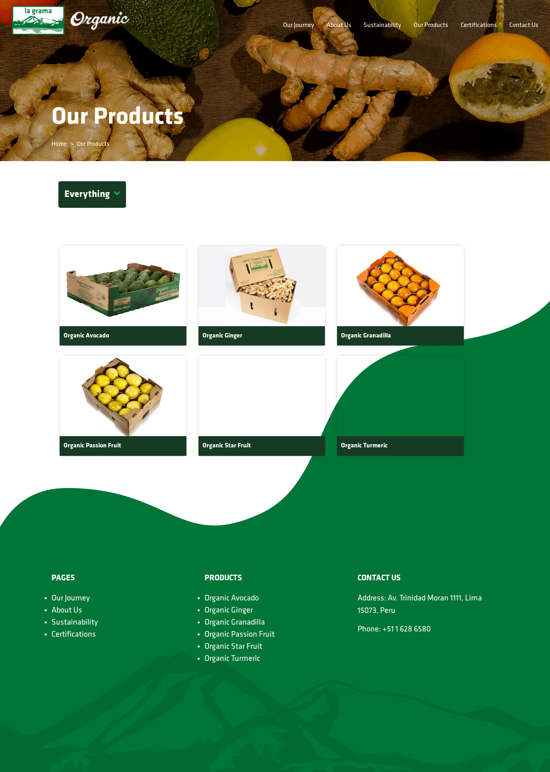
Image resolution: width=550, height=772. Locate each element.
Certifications (479, 25)
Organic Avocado (232, 598)
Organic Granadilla (235, 623)
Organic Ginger (229, 610)
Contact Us (523, 25)
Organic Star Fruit (233, 647)
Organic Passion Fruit (240, 635)
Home (59, 144)
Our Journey (298, 25)
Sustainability (382, 25)
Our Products (431, 25)
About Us (339, 25)
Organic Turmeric (232, 659)
